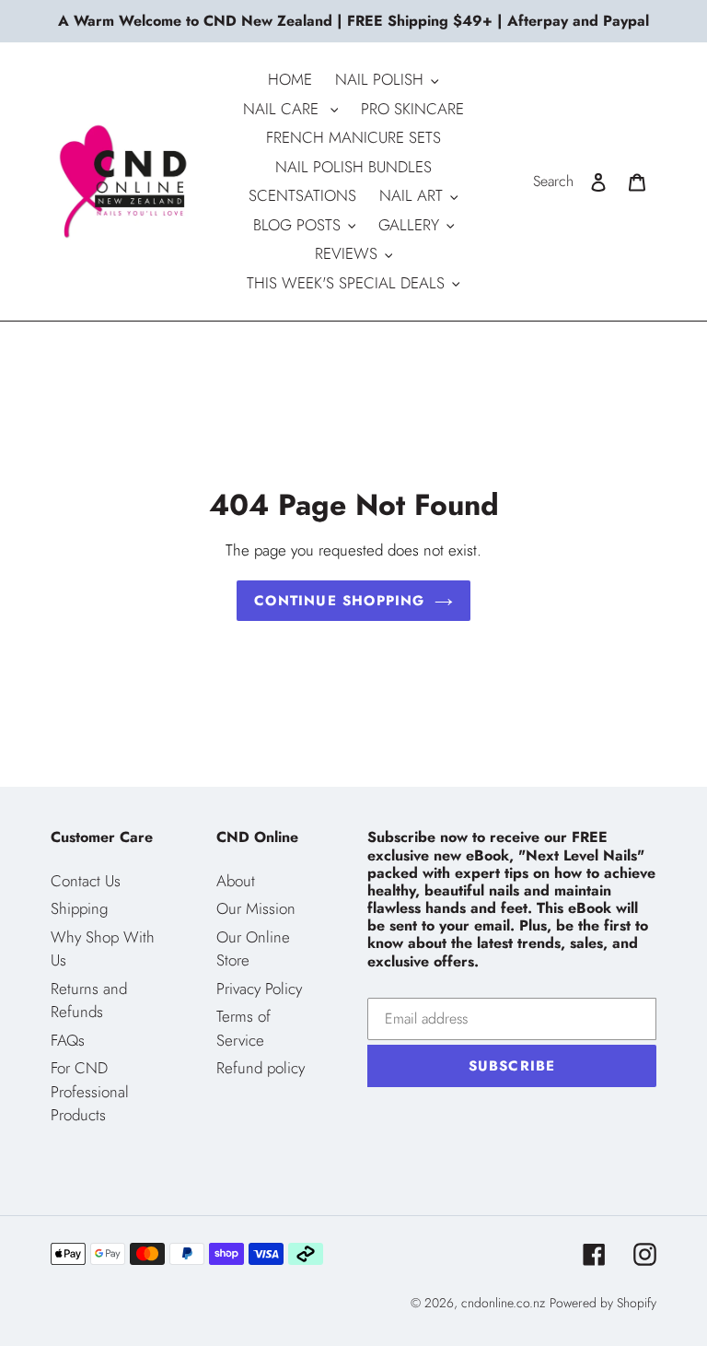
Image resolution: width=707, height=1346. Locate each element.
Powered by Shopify (603, 1302)
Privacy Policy (259, 988)
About (235, 881)
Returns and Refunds (89, 1000)
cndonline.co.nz (503, 1302)
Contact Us (86, 881)
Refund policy (260, 1068)
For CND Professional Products (90, 1091)
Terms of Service (243, 1028)
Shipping (79, 908)
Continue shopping (339, 601)
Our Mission (256, 908)
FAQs (68, 1040)
